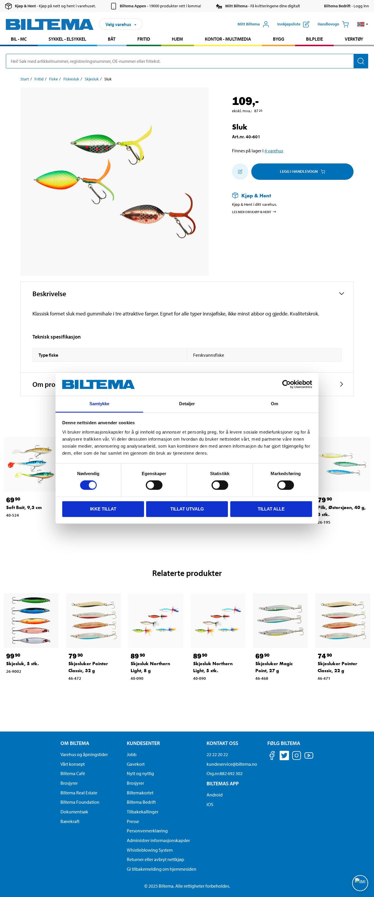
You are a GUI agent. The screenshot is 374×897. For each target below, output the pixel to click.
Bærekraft (69, 821)
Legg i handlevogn (299, 171)
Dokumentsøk (74, 812)
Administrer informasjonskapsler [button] (158, 840)
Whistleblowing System (150, 850)
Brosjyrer (69, 783)
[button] (362, 24)
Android (215, 795)
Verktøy (354, 39)
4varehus (273, 150)
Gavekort (136, 764)
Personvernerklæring (147, 831)
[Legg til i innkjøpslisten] (240, 171)
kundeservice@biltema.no (232, 764)
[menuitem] (19, 39)
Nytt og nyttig (140, 773)
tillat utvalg (187, 508)
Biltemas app (223, 783)
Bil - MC (19, 39)
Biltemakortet (140, 793)
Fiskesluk (71, 79)
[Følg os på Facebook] (272, 756)
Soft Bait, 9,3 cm (24, 507)
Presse (133, 821)
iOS (210, 804)
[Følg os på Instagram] (296, 756)
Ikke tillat (103, 508)
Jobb (131, 754)
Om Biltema (74, 743)
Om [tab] (274, 403)
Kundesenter (143, 743)
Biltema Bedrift (141, 802)
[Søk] (361, 61)
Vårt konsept (72, 764)
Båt (111, 39)
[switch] (154, 485)
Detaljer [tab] (187, 403)
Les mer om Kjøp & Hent (251, 211)
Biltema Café (72, 773)
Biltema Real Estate (78, 793)
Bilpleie (314, 39)
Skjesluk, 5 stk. (22, 663)
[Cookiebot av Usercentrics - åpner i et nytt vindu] (286, 384)
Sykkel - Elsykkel (67, 39)
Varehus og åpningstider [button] (84, 754)
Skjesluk (92, 79)
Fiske (53, 79)
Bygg (278, 39)
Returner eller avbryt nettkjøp (155, 859)
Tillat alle (271, 508)
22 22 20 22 (217, 754)
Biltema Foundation (79, 802)
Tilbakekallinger (142, 812)
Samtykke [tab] (99, 403)
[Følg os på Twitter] (284, 756)
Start (24, 79)
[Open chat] (360, 883)
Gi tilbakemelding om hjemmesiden (161, 869)
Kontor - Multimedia (228, 39)
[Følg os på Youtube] (309, 758)
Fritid (143, 39)
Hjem (177, 39)
